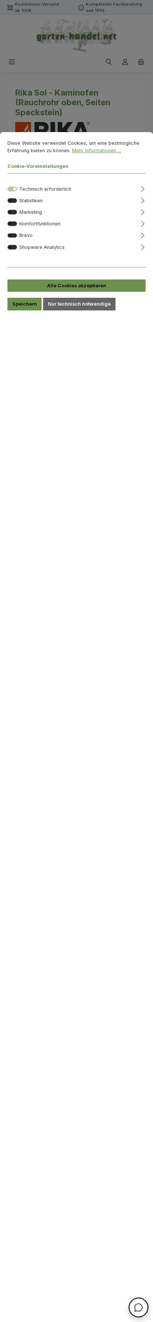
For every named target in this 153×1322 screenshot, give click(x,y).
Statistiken (31, 200)
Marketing (30, 212)
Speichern (24, 304)
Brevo (26, 235)
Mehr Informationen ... (96, 150)
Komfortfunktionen (40, 223)
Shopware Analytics (42, 247)
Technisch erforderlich (45, 189)
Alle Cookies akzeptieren (76, 285)
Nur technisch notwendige (79, 304)
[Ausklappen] (143, 188)
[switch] (12, 200)
